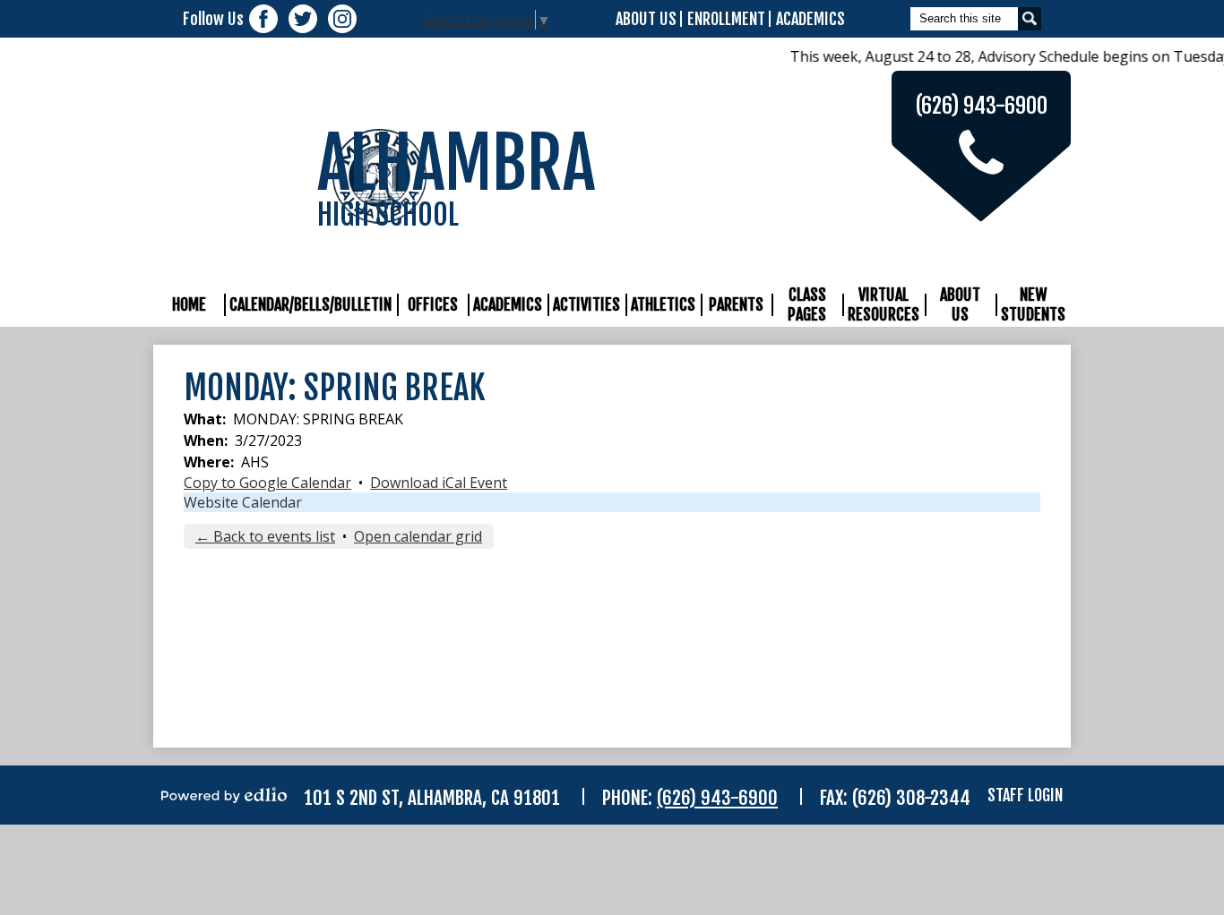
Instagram (342, 18)
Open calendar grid (418, 536)
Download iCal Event (438, 482)
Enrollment (726, 19)
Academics (810, 19)
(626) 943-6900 (717, 797)
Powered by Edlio (224, 795)
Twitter (303, 18)
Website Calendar (243, 502)
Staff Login (1025, 795)
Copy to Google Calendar (267, 482)
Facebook (263, 18)
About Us (646, 19)
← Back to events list (265, 536)
